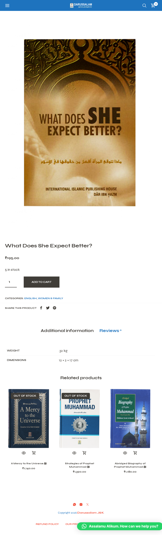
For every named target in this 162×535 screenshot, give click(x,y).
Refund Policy (47, 524)
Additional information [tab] (67, 330)
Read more (34, 453)
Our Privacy (74, 524)
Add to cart (42, 282)
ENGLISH (30, 298)
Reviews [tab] (110, 330)
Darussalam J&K (90, 512)
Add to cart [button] (135, 453)
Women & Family (50, 298)
